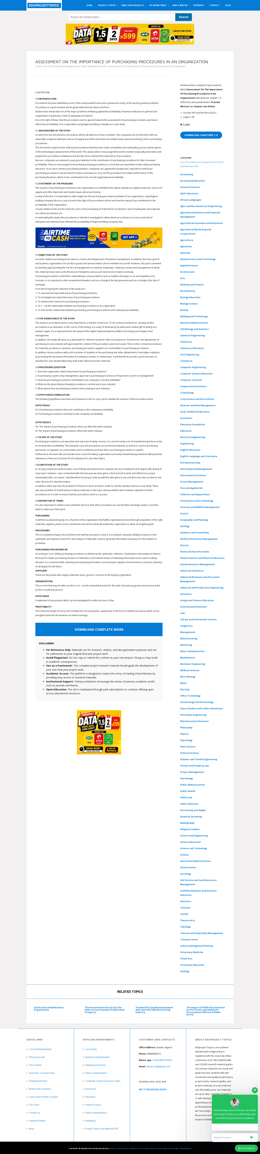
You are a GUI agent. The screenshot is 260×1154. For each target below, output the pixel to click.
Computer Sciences (191, 379)
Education (90, 1096)
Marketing (186, 644)
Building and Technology (194, 316)
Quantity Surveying (191, 816)
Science (184, 854)
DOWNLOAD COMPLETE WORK (99, 629)
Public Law (186, 797)
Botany (184, 310)
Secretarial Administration (195, 861)
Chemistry (186, 341)
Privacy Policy (139, 1148)
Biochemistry (187, 290)
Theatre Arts (187, 920)
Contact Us (34, 1112)
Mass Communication (192, 651)
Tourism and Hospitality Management (201, 933)
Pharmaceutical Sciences (194, 721)
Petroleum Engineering (193, 714)
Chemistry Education (192, 348)
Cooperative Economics (193, 386)
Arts (182, 278)
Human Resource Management (197, 564)
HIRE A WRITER (179, 5)
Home (38, 66)
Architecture (187, 271)
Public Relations (189, 803)
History (184, 545)
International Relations (193, 606)
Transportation (189, 939)
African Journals (37, 1057)
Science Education (190, 842)
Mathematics (187, 657)
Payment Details (37, 1120)
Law (182, 613)
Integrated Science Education (197, 600)
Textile (184, 914)
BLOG (228, 5)
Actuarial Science (190, 187)
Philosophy (186, 727)
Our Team (34, 1104)
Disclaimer (171, 1148)
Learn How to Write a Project (43, 1096)
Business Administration (194, 322)
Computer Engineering (193, 367)
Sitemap (181, 1148)
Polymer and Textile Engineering (198, 759)
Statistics (185, 901)
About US (115, 1148)
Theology (185, 926)
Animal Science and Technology (198, 259)
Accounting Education (192, 180)
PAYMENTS (198, 5)
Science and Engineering (194, 835)
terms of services (156, 1148)
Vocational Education (192, 964)
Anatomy (185, 252)
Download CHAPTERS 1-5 (201, 135)
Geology (184, 526)
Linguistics (186, 625)
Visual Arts (186, 958)
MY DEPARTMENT (158, 5)
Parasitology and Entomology (196, 702)
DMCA (188, 1148)
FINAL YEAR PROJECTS (132, 5)
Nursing (184, 689)
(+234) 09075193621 (162, 1060)
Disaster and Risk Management (198, 405)
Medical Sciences (190, 670)
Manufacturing (188, 638)
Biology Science (189, 303)
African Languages (190, 199)
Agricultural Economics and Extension (201, 223)
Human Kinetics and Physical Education (202, 558)
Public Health (187, 791)
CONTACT (214, 5)
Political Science (189, 752)
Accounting (186, 174)
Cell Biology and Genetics (194, 329)
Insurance (186, 594)
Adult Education (189, 193)
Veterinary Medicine (191, 952)
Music (183, 683)
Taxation (185, 907)
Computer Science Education (196, 373)
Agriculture (186, 240)
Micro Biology (187, 676)
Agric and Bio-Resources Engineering (201, 206)
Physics (184, 733)
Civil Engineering (189, 354)
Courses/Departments (40, 1049)
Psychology (186, 778)
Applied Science (189, 265)
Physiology (186, 740)
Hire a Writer (35, 1065)
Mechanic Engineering (192, 663)
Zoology (184, 971)
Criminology (187, 392)
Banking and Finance (192, 284)
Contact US (126, 1148)
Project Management (192, 772)
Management (187, 632)
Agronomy (186, 246)
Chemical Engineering (192, 335)
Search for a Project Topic (42, 1073)
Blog (31, 1128)
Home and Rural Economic (194, 551)
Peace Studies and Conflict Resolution (201, 708)
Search (183, 17)
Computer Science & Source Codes (102, 1080)
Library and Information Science (198, 619)
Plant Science (187, 746)
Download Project (38, 1080)
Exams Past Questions (40, 1088)
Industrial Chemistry (192, 570)
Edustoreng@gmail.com (158, 1066)
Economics (90, 1088)
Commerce (186, 360)
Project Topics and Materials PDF (101, 1128)
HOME (89, 5)
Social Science (188, 867)
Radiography (187, 822)
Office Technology (190, 695)
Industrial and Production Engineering (201, 587)
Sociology (185, 873)
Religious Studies (190, 829)
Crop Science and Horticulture (197, 399)
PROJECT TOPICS (106, 5)
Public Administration (192, 784)
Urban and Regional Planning (196, 945)
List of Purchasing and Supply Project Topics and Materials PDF (74, 66)
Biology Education (190, 297)
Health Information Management (199, 538)
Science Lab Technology (193, 848)
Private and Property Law (194, 765)
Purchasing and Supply (193, 810)
